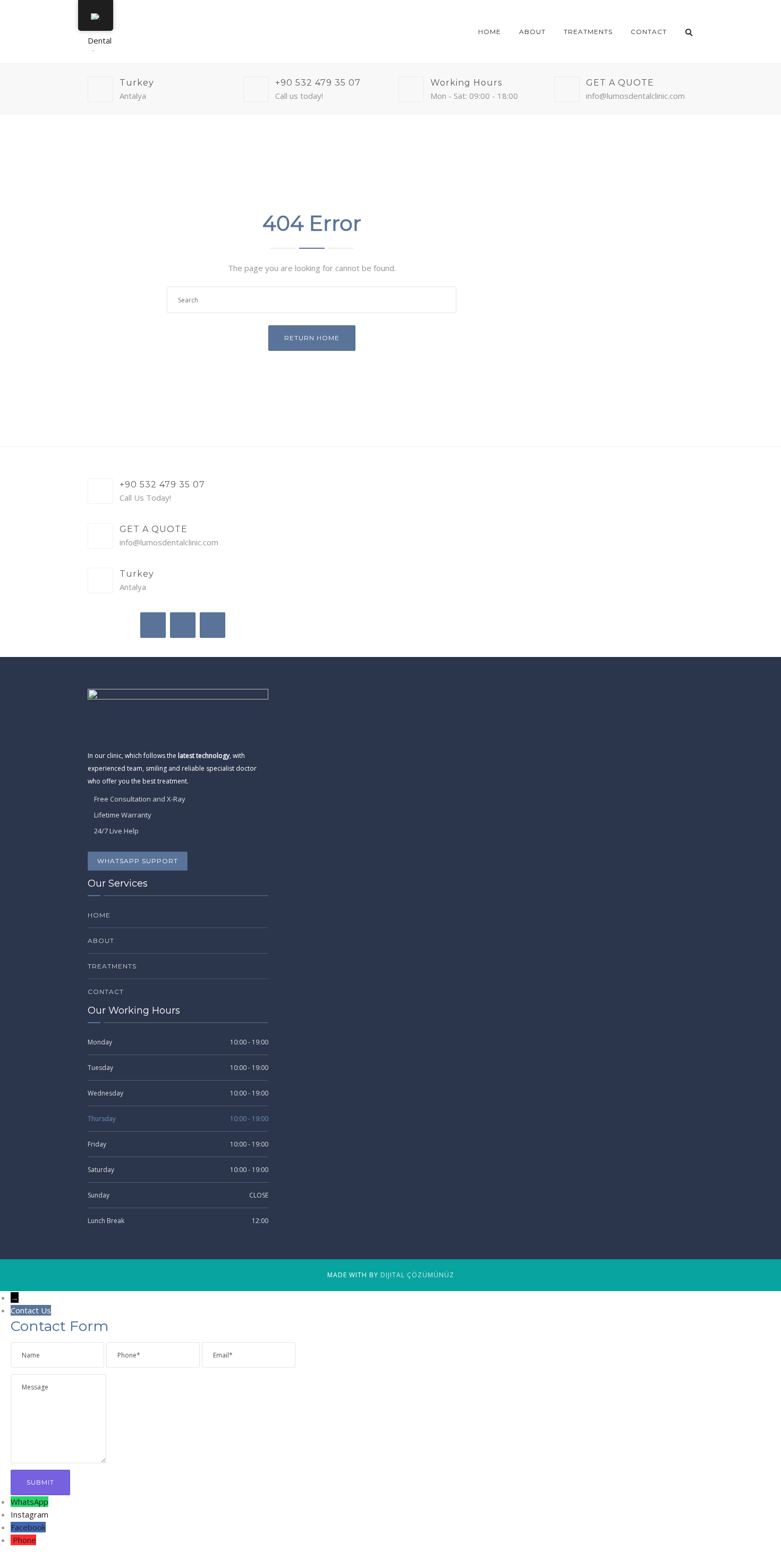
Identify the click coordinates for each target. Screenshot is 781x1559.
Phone (24, 1540)
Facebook (28, 1527)
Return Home (311, 338)
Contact (649, 32)
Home (489, 32)
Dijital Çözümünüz (417, 1274)
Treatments (588, 32)
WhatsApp (29, 1501)
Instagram (29, 1514)
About (532, 32)
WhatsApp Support (137, 861)
